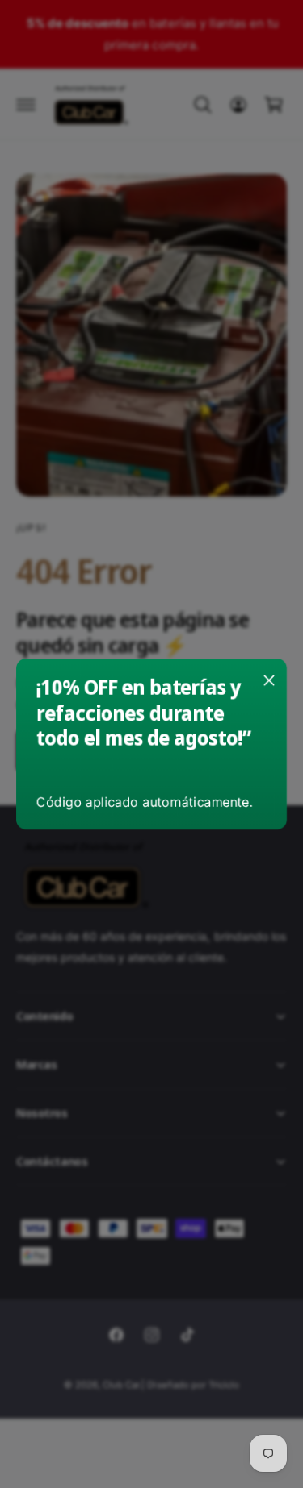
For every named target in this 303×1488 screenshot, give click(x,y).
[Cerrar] (269, 680)
